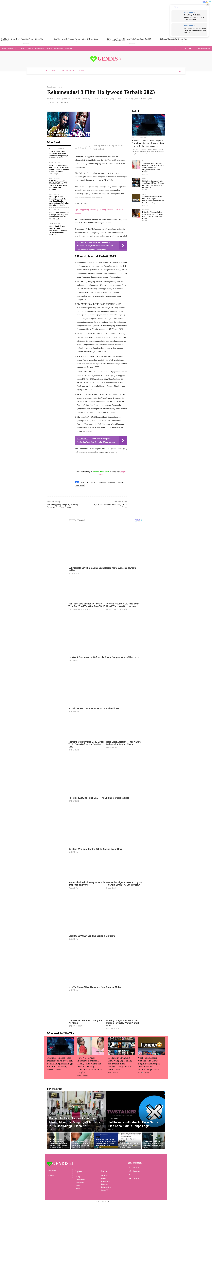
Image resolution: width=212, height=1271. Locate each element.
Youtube (136, 1178)
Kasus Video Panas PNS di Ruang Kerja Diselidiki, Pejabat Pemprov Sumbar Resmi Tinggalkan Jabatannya (59, 169)
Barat (82, 482)
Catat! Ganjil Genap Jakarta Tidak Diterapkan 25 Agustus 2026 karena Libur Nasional (58, 230)
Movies (60, 87)
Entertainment (51, 87)
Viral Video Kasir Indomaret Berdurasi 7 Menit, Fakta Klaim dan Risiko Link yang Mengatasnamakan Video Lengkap (153, 167)
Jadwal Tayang (80, 485)
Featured (53, 1115)
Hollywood (121, 482)
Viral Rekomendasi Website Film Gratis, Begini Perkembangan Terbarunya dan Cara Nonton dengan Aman (149, 1063)
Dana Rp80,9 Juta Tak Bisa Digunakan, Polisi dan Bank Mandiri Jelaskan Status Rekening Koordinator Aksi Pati (59, 201)
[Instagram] (180, 48)
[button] (179, 70)
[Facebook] (176, 48)
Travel (51, 223)
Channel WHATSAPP (101, 472)
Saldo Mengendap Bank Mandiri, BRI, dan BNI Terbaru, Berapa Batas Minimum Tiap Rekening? (58, 185)
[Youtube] (189, 48)
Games (145, 1139)
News (50, 178)
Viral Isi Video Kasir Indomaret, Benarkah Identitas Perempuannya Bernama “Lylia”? (58, 155)
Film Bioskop (102, 482)
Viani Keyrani (53, 102)
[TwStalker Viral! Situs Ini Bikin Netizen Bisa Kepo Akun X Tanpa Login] (135, 1111)
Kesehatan (52, 1137)
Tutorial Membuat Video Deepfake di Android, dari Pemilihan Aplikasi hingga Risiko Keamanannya (148, 143)
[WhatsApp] (157, 103)
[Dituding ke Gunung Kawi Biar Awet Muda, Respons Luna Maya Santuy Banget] (129, 1141)
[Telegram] (163, 103)
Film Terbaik (111, 482)
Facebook (136, 1167)
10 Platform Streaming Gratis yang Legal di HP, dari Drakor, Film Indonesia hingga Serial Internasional (153, 184)
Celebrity (122, 1140)
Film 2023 (93, 482)
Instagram (136, 1171)
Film (87, 482)
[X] (185, 48)
